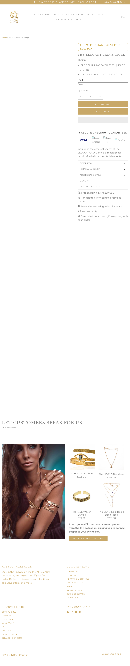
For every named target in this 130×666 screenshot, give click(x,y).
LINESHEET (7, 615)
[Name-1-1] (48, 500)
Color (81, 84)
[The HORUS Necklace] (111, 457)
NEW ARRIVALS (42, 15)
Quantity (83, 90)
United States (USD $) (113, 2)
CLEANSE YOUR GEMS (12, 638)
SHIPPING (71, 575)
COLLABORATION (75, 583)
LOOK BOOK (7, 619)
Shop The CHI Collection (88, 538)
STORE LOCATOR (9, 634)
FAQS (69, 586)
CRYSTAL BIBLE (9, 612)
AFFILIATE (6, 630)
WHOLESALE (8, 623)
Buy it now (103, 111)
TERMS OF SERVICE (76, 594)
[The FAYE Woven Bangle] (82, 495)
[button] (103, 120)
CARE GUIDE (72, 598)
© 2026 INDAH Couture (15, 655)
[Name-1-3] (35, 501)
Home (4, 38)
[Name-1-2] (51, 513)
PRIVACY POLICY (74, 590)
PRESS (5, 627)
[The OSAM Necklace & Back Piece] (111, 495)
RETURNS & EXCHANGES (78, 579)
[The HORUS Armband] (82, 457)
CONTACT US (73, 571)
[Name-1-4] (11, 480)
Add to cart (103, 104)
